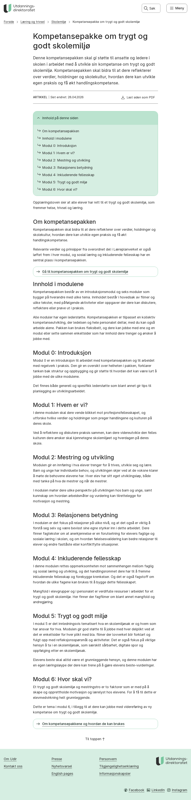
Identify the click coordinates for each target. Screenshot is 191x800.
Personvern (108, 759)
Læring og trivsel (33, 22)
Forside (9, 22)
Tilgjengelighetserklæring (119, 766)
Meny (179, 8)
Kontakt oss (13, 766)
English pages (62, 773)
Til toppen (93, 739)
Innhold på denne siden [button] (60, 118)
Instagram (179, 790)
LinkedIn (158, 790)
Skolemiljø (58, 22)
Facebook (136, 790)
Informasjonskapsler (115, 773)
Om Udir (10, 759)
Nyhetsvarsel (61, 766)
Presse (56, 759)
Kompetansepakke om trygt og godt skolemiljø (106, 22)
